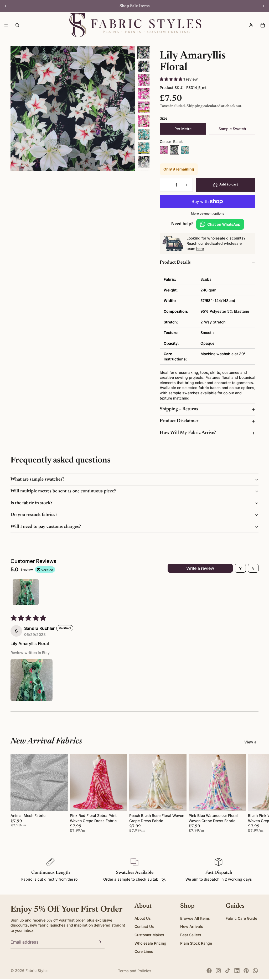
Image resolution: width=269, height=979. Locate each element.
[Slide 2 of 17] (143, 66)
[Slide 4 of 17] (143, 93)
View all (251, 742)
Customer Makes (149, 935)
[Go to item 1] (26, 592)
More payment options (207, 213)
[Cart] (262, 25)
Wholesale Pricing (150, 943)
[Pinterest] (246, 970)
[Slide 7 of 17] (143, 134)
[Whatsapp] (255, 970)
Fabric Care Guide (241, 918)
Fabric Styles (37, 970)
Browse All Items (195, 918)
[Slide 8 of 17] (143, 148)
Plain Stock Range (196, 943)
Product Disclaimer (179, 421)
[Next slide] (263, 6)
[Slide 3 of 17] (143, 80)
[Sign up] (99, 942)
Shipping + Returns (179, 409)
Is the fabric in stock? (32, 503)
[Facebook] (209, 970)
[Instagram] (218, 970)
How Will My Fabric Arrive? (188, 432)
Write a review (200, 568)
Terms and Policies (134, 971)
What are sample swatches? (37, 479)
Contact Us (144, 926)
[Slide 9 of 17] (143, 162)
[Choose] (59, 802)
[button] (171, 79)
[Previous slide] (6, 6)
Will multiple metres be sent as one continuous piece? (63, 491)
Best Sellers (190, 935)
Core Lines (143, 951)
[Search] (17, 25)
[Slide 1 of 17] (143, 52)
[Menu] (6, 25)
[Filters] (240, 568)
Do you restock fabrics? (34, 515)
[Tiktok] (227, 970)
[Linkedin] (237, 970)
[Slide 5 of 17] (143, 107)
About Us (142, 918)
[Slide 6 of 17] (143, 121)
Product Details (175, 262)
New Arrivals (191, 926)
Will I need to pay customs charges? (46, 526)
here (200, 248)
